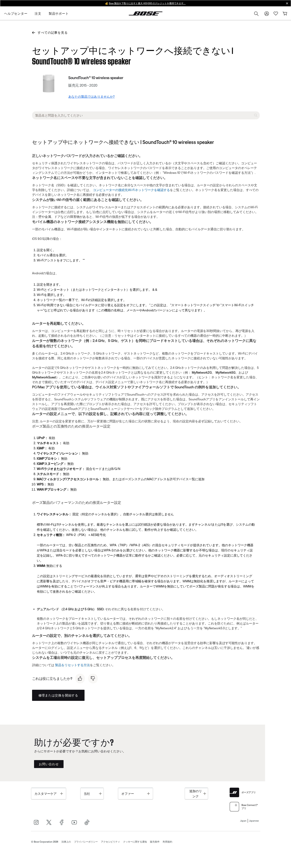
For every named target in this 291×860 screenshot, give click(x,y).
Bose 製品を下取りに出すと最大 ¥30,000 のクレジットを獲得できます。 (147, 3)
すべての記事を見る (53, 32)
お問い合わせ (49, 764)
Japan (243, 820)
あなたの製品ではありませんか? (91, 96)
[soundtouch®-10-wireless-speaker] (48, 84)
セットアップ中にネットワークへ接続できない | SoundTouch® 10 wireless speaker (132, 55)
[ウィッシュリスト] (276, 13)
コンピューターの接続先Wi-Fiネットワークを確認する (131, 190)
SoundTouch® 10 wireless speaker (95, 77)
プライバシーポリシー (86, 841)
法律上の (66, 841)
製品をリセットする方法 (72, 665)
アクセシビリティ (110, 841)
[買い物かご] (285, 13)
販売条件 (155, 841)
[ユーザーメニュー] (266, 13)
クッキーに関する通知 (135, 841)
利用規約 (167, 841)
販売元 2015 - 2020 (82, 85)
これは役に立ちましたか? (52, 678)
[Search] (256, 14)
